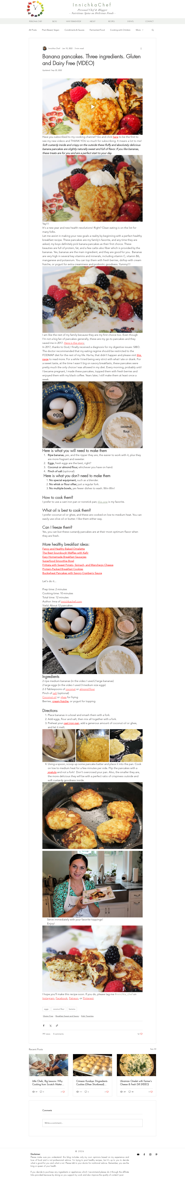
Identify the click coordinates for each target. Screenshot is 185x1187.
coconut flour (58, 1009)
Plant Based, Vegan (50, 30)
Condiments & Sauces (74, 30)
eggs (46, 1009)
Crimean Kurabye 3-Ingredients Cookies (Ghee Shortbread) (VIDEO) (91, 1082)
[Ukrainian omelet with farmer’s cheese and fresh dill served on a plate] (136, 1065)
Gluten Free (48, 1016)
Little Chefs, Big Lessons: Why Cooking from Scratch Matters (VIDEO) (47, 1082)
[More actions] (141, 48)
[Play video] (92, 106)
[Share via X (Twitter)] (50, 1025)
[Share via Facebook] (43, 1025)
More (138, 30)
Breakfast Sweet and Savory (67, 1016)
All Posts (33, 30)
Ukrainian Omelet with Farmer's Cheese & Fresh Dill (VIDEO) (136, 1082)
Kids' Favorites (87, 1016)
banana (72, 1009)
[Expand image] (58, 745)
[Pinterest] (156, 1154)
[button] (152, 30)
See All (153, 1049)
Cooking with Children (120, 30)
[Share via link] (57, 1025)
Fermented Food (97, 30)
